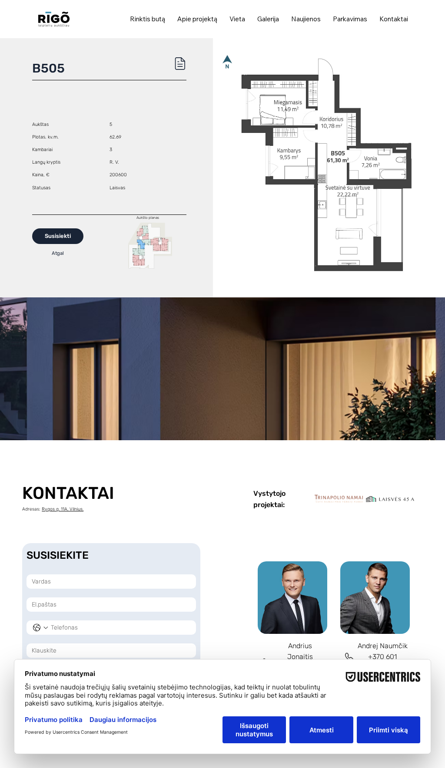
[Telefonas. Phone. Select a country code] (40, 628)
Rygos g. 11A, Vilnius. (62, 509)
